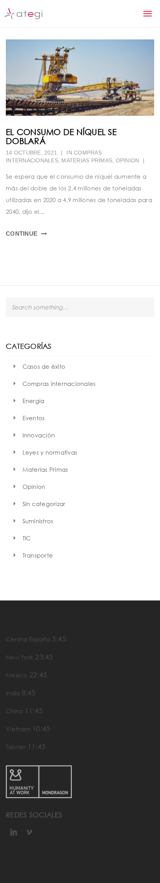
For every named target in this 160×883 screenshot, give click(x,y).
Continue (21, 233)
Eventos (34, 417)
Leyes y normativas (50, 452)
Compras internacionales (59, 383)
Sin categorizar (44, 503)
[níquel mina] (80, 77)
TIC (27, 538)
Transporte (38, 555)
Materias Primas (86, 160)
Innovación (39, 435)
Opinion (127, 160)
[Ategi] (23, 13)
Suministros (38, 520)
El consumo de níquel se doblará (61, 136)
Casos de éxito (44, 366)
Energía (34, 400)
